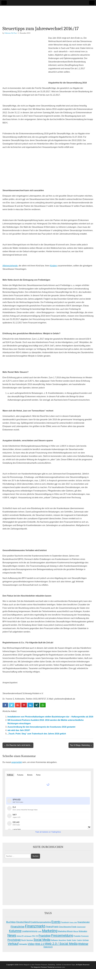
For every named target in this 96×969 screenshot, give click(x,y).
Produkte (77, 936)
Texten (74, 940)
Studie (69, 940)
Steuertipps (62, 940)
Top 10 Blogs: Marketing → (81, 745)
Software (54, 940)
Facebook (65, 922)
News (11, 935)
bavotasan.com (59, 967)
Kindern (53, 266)
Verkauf (13, 943)
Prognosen (85, 936)
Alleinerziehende (10, 266)
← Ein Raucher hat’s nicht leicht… (18, 745)
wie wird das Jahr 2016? (19, 730)
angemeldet (16, 762)
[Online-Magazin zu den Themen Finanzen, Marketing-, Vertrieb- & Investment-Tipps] (48, 14)
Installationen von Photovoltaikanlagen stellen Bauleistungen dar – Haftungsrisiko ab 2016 (50, 717)
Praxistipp (44, 935)
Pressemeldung (62, 935)
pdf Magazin (28, 936)
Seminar (29, 940)
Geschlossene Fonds (67, 927)
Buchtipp (11, 922)
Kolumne (15, 931)
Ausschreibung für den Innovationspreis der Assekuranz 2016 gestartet (41, 727)
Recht (23, 940)
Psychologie (14, 939)
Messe (75, 931)
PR (37, 936)
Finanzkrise (17, 926)
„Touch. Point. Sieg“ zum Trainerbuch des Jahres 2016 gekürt (37, 734)
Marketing (50, 931)
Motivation (83, 931)
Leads (40, 931)
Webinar (83, 943)
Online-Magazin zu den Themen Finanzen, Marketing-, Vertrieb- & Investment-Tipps (47, 965)
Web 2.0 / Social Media (61, 943)
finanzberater (84, 922)
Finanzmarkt (35, 926)
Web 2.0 (39, 943)
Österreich (48, 947)
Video (31, 943)
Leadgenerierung (29, 931)
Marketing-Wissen (65, 931)
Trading (79, 940)
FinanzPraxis (52, 926)
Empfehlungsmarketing (40, 922)
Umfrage (85, 940)
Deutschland (23, 922)
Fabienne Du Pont (11, 33)
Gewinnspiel (81, 927)
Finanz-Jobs (73, 922)
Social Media (42, 939)
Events (55, 921)
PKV (33, 936)
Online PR (20, 936)
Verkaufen (23, 944)
